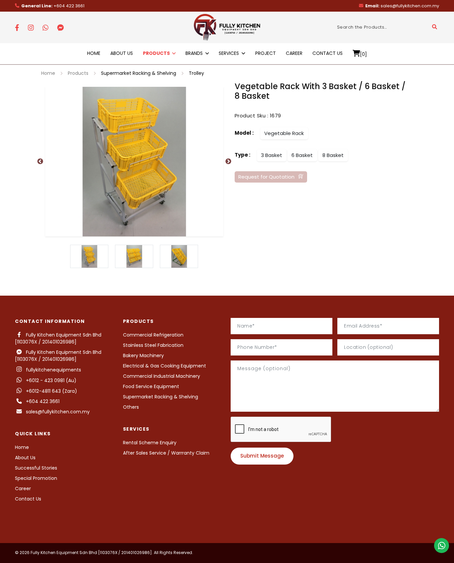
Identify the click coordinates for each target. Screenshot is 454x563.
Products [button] (157, 53)
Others (131, 407)
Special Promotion (36, 478)
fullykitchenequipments (52, 369)
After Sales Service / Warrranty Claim (166, 453)
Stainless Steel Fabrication (153, 345)
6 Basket (302, 155)
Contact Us (327, 53)
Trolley (196, 73)
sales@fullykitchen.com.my (402, 6)
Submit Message (262, 455)
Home (93, 53)
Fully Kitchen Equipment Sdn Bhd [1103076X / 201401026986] (58, 338)
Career (294, 53)
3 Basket (271, 155)
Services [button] (229, 53)
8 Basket (333, 155)
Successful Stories (36, 468)
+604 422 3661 (52, 6)
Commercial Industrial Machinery (161, 376)
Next (228, 161)
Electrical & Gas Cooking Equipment (164, 365)
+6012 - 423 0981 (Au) (49, 380)
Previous (40, 161)
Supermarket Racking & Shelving (138, 73)
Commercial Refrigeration (153, 335)
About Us (121, 53)
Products (78, 73)
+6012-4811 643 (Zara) (51, 391)
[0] (363, 54)
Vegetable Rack (284, 133)
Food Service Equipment (151, 386)
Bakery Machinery (143, 355)
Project (265, 53)
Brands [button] (194, 53)
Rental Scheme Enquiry (149, 442)
